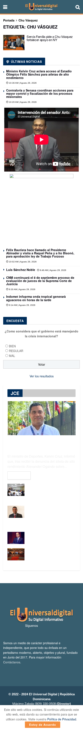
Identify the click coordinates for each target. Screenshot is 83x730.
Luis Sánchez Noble (20, 270)
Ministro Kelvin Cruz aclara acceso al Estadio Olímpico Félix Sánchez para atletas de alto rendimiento (39, 74)
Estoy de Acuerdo (42, 725)
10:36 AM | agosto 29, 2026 (22, 83)
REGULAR (16, 351)
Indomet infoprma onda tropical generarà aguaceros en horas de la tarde (36, 298)
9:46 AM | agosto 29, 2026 (52, 270)
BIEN (12, 346)
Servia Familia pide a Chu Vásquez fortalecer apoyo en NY (50, 38)
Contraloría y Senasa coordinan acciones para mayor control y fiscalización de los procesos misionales (39, 93)
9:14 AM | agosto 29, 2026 (21, 305)
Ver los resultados (42, 376)
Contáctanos (11, 662)
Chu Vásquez (28, 20)
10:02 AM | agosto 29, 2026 (22, 262)
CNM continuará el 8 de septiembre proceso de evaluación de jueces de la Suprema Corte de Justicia (40, 280)
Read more (19, 475)
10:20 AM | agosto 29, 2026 (22, 102)
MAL (12, 356)
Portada (8, 20)
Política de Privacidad (61, 719)
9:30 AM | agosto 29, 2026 (21, 289)
